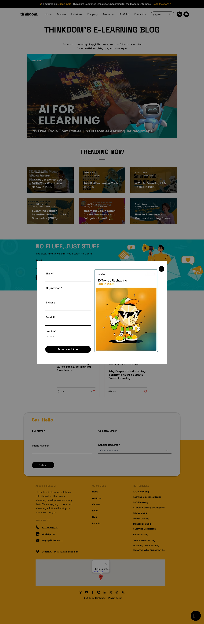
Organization (53, 288)
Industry (50, 302)
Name (49, 273)
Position (50, 331)
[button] (161, 269)
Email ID (50, 317)
